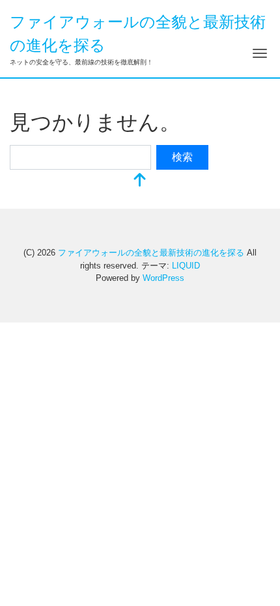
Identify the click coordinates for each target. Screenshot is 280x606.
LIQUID (186, 265)
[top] (140, 181)
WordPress (163, 278)
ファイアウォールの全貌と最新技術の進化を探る (151, 252)
